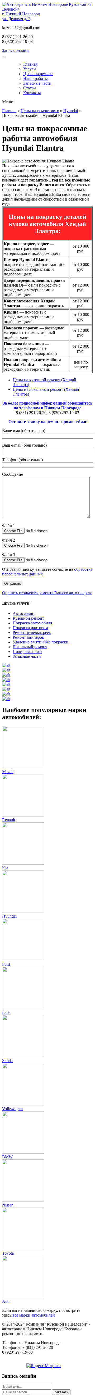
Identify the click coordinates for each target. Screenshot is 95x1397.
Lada (6, 1012)
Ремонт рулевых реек (32, 632)
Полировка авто (27, 651)
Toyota (8, 1253)
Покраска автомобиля (32, 623)
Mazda (7, 771)
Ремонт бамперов (28, 637)
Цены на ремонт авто (40, 110)
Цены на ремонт (38, 73)
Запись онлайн (15, 50)
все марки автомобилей (33, 1315)
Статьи (29, 88)
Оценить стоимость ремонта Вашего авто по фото (47, 593)
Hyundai (70, 110)
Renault (8, 820)
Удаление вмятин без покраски (40, 642)
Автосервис (23, 613)
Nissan (7, 1205)
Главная (30, 64)
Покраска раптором (30, 627)
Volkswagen (12, 1108)
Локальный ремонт (30, 647)
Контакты (32, 92)
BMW (7, 1157)
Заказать (61, 1392)
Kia (5, 868)
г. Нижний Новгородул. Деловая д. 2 (21, 16)
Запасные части (37, 83)
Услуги (29, 69)
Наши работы (35, 78)
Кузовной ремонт (28, 618)
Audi (6, 1301)
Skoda (7, 1060)
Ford (6, 964)
